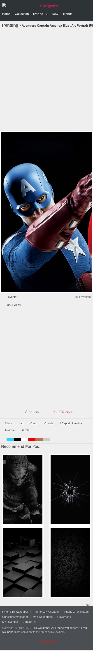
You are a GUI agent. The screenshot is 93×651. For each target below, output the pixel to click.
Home (6, 14)
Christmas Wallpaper (15, 617)
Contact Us (29, 621)
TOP (86, 605)
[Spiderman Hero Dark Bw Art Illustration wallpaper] (22, 489)
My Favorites (10, 621)
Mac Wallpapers (43, 617)
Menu (88, 14)
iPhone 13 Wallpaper (46, 611)
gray (46, 439)
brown (39, 439)
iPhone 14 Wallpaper (77, 611)
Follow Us (49, 641)
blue (10, 439)
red (31, 439)
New (55, 14)
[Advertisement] (46, 79)
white (24, 439)
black (17, 439)
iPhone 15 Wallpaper (15, 611)
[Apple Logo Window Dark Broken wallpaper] (70, 489)
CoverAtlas (64, 617)
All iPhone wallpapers (64, 628)
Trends (67, 14)
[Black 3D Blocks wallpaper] (22, 562)
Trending (9, 25)
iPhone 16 (40, 14)
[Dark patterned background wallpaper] (70, 562)
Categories (49, 6)
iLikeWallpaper (41, 628)
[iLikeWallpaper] (19, 5)
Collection (22, 14)
